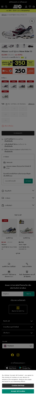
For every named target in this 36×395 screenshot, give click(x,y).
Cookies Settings (18, 385)
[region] (18, 382)
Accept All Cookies (18, 391)
